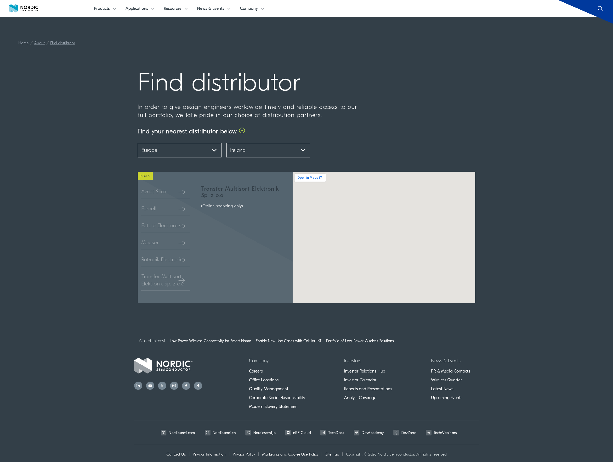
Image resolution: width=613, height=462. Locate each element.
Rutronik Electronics (163, 260)
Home (23, 43)
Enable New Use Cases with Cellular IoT (288, 341)
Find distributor (62, 43)
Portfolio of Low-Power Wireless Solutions (360, 341)
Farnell (148, 209)
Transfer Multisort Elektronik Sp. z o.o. (163, 280)
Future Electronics (161, 226)
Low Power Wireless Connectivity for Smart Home (210, 341)
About (39, 43)
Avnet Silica (153, 192)
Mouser (150, 243)
